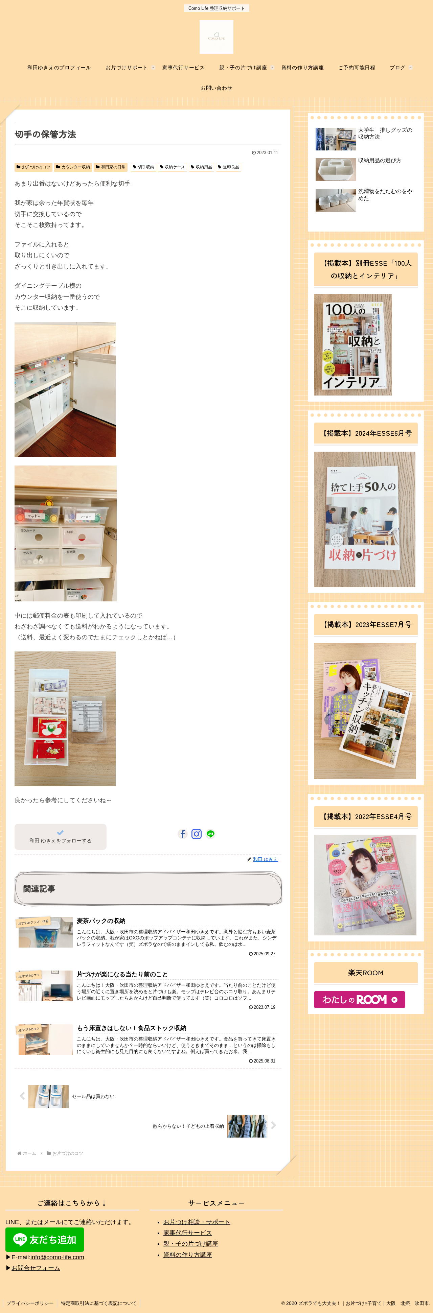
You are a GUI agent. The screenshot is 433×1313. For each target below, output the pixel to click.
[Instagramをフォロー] (196, 834)
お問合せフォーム (36, 1268)
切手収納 (146, 167)
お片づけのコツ (36, 167)
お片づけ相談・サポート (196, 1222)
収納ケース (175, 167)
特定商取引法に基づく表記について (99, 1303)
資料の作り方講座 (187, 1254)
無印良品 (231, 167)
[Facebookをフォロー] (182, 834)
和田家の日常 (113, 167)
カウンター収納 (76, 167)
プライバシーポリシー (30, 1303)
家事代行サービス (187, 1233)
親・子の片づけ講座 (190, 1243)
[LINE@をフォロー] (210, 834)
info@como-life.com (57, 1257)
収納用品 (204, 167)
